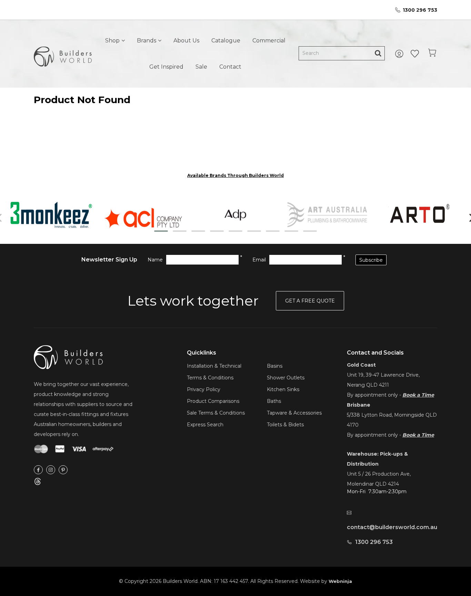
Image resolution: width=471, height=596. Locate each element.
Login (400, 54)
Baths (274, 401)
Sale (201, 66)
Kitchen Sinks (283, 389)
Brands (146, 40)
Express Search (205, 424)
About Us (186, 40)
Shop (112, 40)
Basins (274, 366)
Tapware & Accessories (294, 413)
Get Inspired (166, 66)
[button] (161, 231)
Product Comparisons (213, 401)
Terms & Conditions (210, 378)
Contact (230, 66)
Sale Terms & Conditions (216, 413)
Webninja (340, 581)
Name (155, 260)
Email (259, 260)
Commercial (268, 40)
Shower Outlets (285, 378)
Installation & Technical (214, 366)
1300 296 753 (420, 10)
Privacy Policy (203, 389)
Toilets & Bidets (285, 424)
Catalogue (225, 40)
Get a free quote (310, 301)
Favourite (414, 53)
